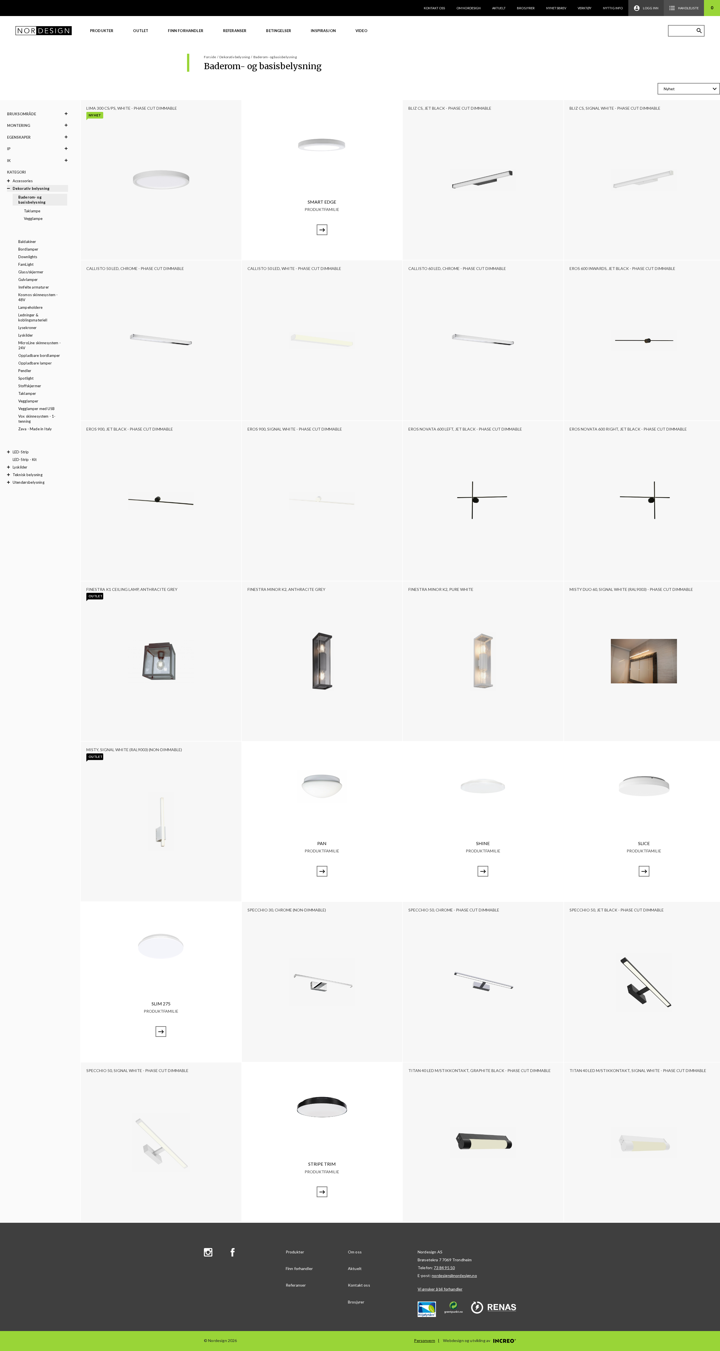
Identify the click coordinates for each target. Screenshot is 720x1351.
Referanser (235, 30)
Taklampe (32, 211)
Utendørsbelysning (28, 482)
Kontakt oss (434, 8)
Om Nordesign (468, 8)
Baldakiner (27, 241)
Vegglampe (33, 218)
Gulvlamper (28, 279)
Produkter (101, 30)
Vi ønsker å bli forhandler (440, 1289)
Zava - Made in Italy (35, 429)
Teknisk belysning (27, 474)
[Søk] (699, 30)
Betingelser (278, 30)
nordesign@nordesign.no (454, 1275)
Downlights (27, 257)
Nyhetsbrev (556, 8)
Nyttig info (613, 8)
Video (361, 30)
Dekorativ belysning (31, 188)
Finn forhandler (185, 30)
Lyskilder (25, 335)
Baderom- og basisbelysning (32, 199)
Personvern (424, 1340)
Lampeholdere (30, 307)
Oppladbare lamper (35, 363)
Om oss (355, 1251)
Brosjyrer (526, 8)
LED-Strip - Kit (25, 459)
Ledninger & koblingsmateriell (32, 317)
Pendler (24, 370)
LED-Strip (21, 452)
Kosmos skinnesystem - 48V (38, 297)
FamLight (25, 264)
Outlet (140, 30)
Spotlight (25, 378)
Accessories (23, 181)
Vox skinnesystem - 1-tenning (36, 419)
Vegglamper (28, 401)
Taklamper (27, 393)
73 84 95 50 (444, 1267)
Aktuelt (499, 8)
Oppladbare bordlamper (39, 355)
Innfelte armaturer (33, 287)
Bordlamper (28, 249)
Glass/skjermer (30, 272)
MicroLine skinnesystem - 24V (39, 345)
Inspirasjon (323, 30)
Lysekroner (27, 327)
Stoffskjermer (29, 386)
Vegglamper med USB (36, 408)
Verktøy (585, 8)
